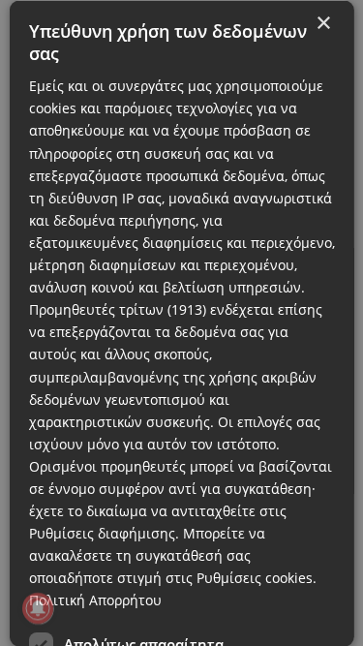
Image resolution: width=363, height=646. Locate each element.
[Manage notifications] (37, 608)
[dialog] (181, 323)
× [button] (323, 22)
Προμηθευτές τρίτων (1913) (116, 309)
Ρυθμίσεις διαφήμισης (101, 533)
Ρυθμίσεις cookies (254, 578)
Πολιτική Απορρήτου (94, 600)
